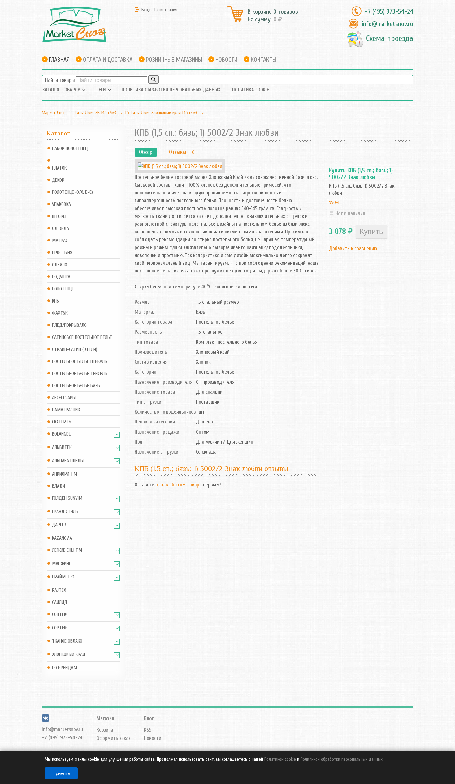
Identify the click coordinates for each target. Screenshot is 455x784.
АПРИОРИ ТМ (64, 474)
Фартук (59, 313)
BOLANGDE (61, 434)
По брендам (64, 668)
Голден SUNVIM (67, 498)
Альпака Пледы (68, 460)
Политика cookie (250, 90)
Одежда (60, 228)
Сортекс (60, 628)
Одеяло (59, 265)
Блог (149, 718)
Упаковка (61, 204)
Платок (59, 168)
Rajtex (59, 590)
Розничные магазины (174, 59)
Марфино (62, 563)
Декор (58, 180)
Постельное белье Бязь (76, 385)
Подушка (61, 277)
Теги (101, 90)
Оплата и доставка (107, 59)
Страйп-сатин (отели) (74, 349)
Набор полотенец (70, 148)
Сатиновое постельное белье (82, 337)
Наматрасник (66, 410)
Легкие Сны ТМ (67, 550)
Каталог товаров (61, 90)
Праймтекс (63, 577)
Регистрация (165, 9)
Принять (61, 773)
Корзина (105, 730)
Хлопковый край (68, 654)
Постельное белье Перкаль (79, 361)
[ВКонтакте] (45, 720)
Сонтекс (60, 614)
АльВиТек (62, 447)
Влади (58, 486)
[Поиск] (153, 79)
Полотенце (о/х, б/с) (72, 192)
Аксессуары (64, 398)
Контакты (263, 59)
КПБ (55, 301)
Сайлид (59, 602)
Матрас (60, 240)
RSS (147, 730)
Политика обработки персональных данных (171, 90)
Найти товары (60, 80)
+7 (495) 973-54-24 (389, 11)
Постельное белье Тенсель (79, 373)
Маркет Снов (54, 112)
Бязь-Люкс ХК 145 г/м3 (95, 112)
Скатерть (61, 422)
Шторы (59, 216)
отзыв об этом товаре (178, 485)
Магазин (105, 718)
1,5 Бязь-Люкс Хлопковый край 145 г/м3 (161, 112)
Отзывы (177, 152)
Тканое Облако (67, 641)
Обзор (146, 152)
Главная (59, 59)
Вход (146, 9)
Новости (226, 59)
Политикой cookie (280, 759)
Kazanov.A (62, 538)
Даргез (59, 525)
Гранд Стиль (65, 511)
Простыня (62, 252)
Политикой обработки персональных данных (342, 759)
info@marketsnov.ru (387, 24)
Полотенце (63, 289)
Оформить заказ (113, 738)
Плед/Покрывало (69, 325)
